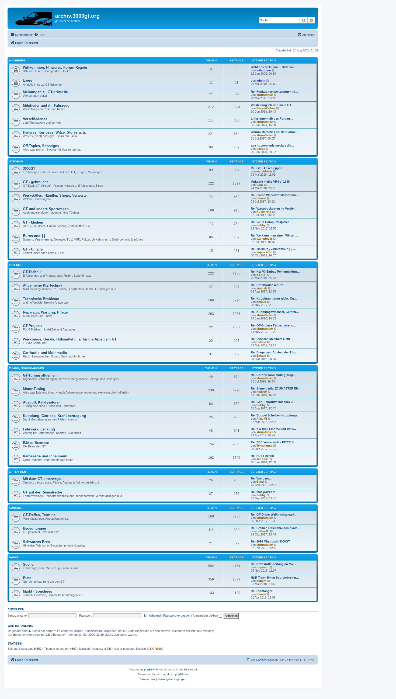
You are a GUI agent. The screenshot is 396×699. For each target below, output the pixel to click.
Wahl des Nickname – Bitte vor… (274, 67)
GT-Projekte (32, 326)
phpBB (148, 669)
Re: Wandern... (261, 478)
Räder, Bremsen (36, 443)
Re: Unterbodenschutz (267, 285)
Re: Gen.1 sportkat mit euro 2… (273, 402)
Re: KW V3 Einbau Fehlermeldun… (275, 271)
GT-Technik (32, 272)
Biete (27, 578)
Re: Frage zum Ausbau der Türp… (275, 352)
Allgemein (17, 60)
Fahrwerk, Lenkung (39, 429)
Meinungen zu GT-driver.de (45, 92)
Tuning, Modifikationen (26, 368)
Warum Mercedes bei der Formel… (275, 132)
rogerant (262, 567)
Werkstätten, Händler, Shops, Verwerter (55, 195)
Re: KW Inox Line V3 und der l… (273, 428)
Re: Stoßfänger (261, 591)
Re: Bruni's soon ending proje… (274, 375)
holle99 (261, 391)
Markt (13, 557)
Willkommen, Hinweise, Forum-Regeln (55, 67)
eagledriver (264, 171)
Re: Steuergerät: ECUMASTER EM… (276, 388)
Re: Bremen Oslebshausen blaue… (275, 528)
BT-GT (261, 274)
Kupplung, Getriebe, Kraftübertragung (54, 416)
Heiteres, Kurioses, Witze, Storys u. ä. (54, 132)
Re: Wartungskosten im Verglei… (274, 208)
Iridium (261, 580)
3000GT (29, 168)
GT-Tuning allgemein (40, 375)
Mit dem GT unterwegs (42, 479)
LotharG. (262, 531)
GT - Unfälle (33, 249)
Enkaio (261, 301)
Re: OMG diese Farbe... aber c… (273, 325)
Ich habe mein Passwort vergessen (167, 615)
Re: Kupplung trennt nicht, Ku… (274, 298)
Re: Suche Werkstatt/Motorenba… (275, 195)
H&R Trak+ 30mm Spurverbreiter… (275, 577)
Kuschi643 (263, 211)
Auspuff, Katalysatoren (42, 402)
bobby (261, 225)
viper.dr (261, 288)
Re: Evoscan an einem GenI (270, 338)
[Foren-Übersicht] (32, 17)
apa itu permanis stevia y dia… (272, 145)
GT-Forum (16, 161)
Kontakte (16, 507)
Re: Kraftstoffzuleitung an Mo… (273, 564)
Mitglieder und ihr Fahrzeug (46, 105)
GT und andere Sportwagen (46, 209)
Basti (260, 481)
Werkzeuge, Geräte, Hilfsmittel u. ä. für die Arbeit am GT (70, 339)
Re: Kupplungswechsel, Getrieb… (275, 312)
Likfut (260, 148)
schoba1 (262, 459)
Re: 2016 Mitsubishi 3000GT (270, 541)
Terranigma (264, 445)
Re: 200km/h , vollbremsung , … (273, 249)
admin (260, 80)
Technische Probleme (41, 299)
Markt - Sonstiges (37, 591)
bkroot (261, 198)
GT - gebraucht (35, 182)
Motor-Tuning (34, 389)
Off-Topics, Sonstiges (41, 146)
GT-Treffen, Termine (39, 515)
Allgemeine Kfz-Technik (42, 285)
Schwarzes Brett (36, 542)
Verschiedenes (35, 119)
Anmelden (16, 609)
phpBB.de (181, 674)
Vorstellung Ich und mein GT (271, 105)
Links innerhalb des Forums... (272, 118)
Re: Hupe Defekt (262, 455)
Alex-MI (261, 418)
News (27, 81)
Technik (15, 264)
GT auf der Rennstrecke (42, 492)
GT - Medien (33, 222)
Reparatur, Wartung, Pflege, (46, 312)
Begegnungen (34, 528)
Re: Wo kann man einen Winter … (274, 235)
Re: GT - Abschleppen (266, 168)
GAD (259, 184)
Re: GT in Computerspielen (270, 222)
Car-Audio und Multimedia (45, 353)
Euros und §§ (34, 236)
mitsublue (263, 70)
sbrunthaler (264, 94)
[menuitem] (39, 35)
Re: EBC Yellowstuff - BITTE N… (274, 442)
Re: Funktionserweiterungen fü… (274, 91)
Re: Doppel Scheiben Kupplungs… (275, 415)
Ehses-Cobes (265, 108)
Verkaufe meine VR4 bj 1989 (270, 181)
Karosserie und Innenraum (45, 456)
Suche (28, 564)
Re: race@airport (263, 491)
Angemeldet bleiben (206, 615)
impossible (264, 252)
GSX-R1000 (155, 648)
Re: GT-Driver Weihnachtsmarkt (273, 514)
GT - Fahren (17, 471)
